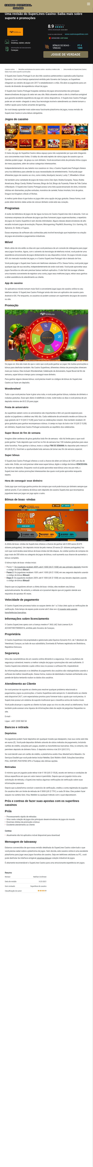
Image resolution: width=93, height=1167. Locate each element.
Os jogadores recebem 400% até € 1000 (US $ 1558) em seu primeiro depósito (47, 567)
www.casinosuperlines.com (76, 34)
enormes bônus (43, 858)
